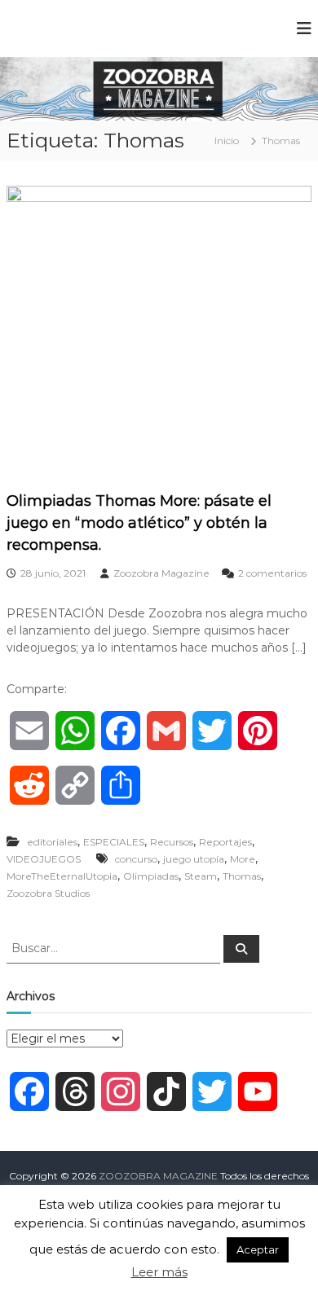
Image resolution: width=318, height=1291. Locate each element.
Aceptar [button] (257, 1249)
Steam (200, 876)
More (242, 859)
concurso (136, 859)
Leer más (159, 1272)
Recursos (171, 842)
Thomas (242, 876)
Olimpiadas (151, 876)
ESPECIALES (113, 842)
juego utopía (193, 859)
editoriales (52, 842)
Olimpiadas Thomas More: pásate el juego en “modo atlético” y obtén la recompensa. (139, 523)
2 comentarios (272, 573)
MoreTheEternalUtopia (62, 876)
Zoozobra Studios (48, 893)
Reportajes (225, 842)
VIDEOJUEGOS (44, 859)
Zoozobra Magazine (161, 573)
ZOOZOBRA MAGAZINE (158, 1176)
